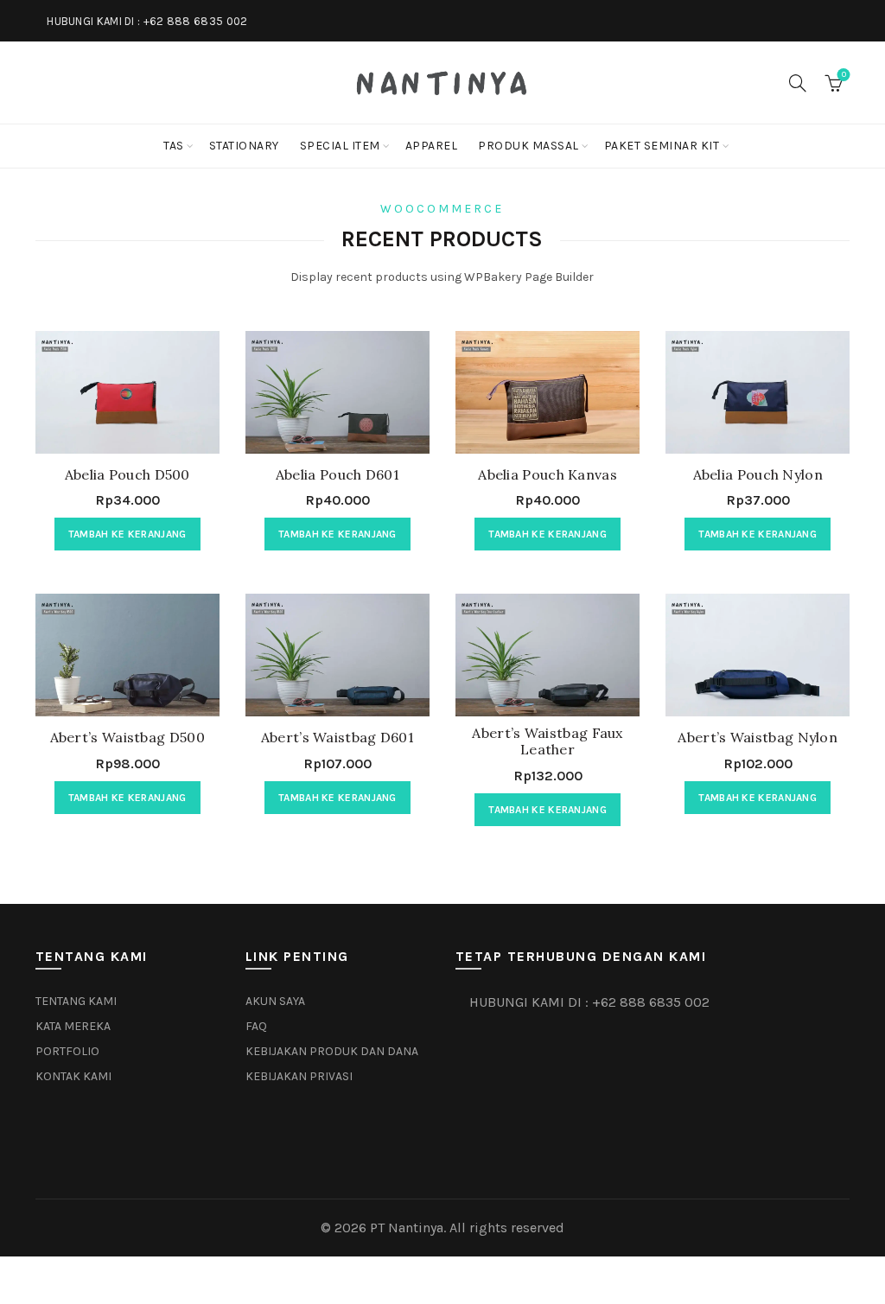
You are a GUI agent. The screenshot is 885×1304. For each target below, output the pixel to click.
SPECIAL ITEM (340, 145)
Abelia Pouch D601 (337, 475)
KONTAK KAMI (73, 1076)
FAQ (256, 1026)
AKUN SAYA (275, 1001)
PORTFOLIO (67, 1051)
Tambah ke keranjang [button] (127, 534)
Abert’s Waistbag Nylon (757, 737)
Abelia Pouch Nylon (758, 475)
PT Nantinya (406, 1227)
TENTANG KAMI (76, 1001)
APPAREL (431, 145)
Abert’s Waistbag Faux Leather (547, 741)
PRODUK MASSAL (528, 145)
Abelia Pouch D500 (127, 475)
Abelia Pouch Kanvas (547, 475)
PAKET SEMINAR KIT (662, 145)
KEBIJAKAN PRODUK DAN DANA (331, 1051)
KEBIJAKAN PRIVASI (299, 1076)
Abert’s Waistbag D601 (337, 737)
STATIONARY (244, 145)
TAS (173, 145)
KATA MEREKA (73, 1026)
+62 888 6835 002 (195, 21)
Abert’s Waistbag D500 (127, 737)
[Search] (798, 83)
